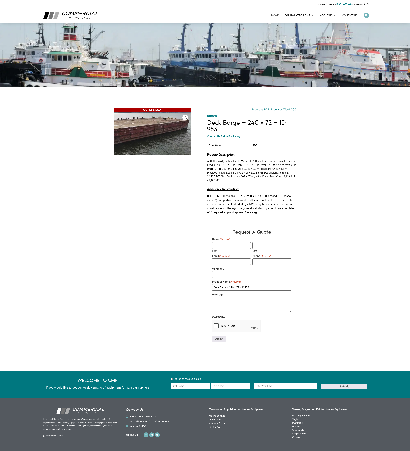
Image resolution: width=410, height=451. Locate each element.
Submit (219, 338)
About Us (326, 15)
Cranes (296, 437)
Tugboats (297, 419)
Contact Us (349, 15)
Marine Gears (216, 427)
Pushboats (297, 422)
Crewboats (298, 430)
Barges (212, 116)
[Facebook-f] (146, 434)
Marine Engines (217, 415)
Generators (215, 419)
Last (254, 250)
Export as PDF (260, 109)
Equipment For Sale (297, 15)
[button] (366, 15)
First (214, 250)
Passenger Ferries (301, 415)
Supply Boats (299, 433)
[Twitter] (157, 434)
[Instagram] (151, 434)
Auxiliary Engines (217, 423)
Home (275, 15)
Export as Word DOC (283, 109)
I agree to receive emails (187, 379)
